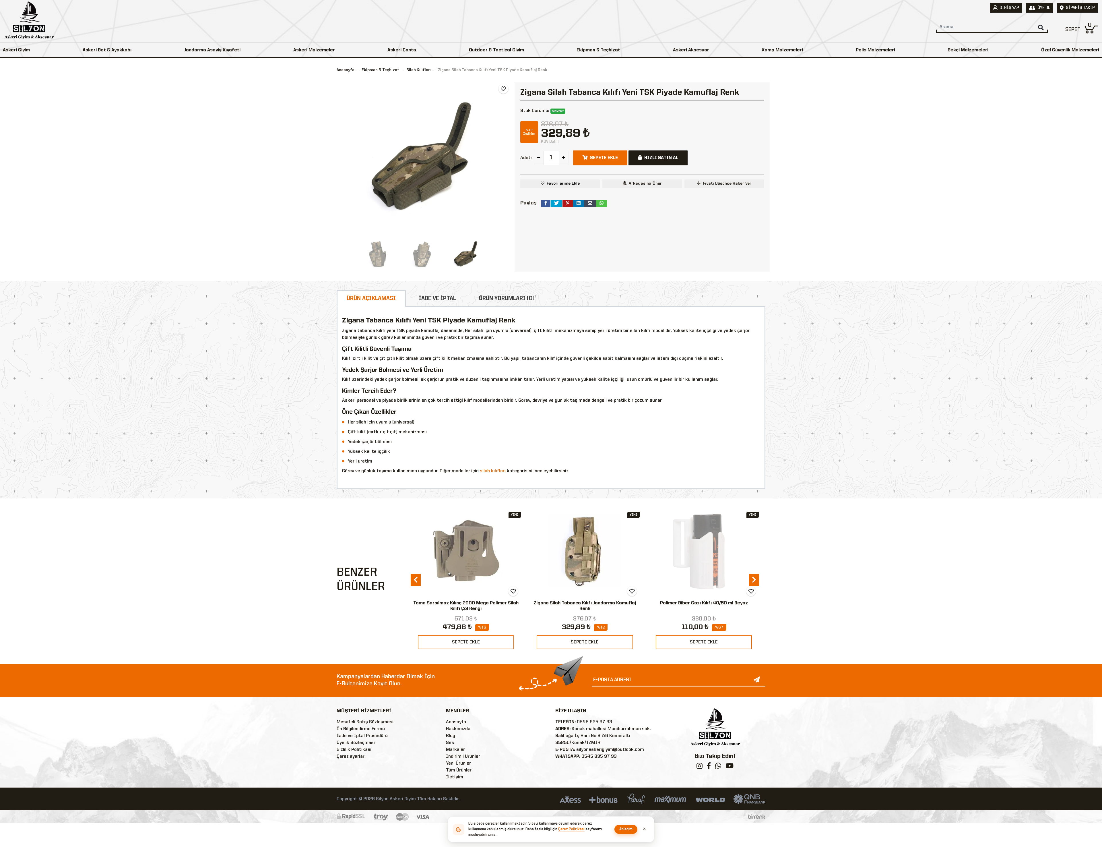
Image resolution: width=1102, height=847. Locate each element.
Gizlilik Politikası (354, 749)
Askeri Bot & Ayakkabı (107, 50)
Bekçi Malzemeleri (968, 50)
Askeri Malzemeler (314, 50)
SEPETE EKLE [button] (604, 158)
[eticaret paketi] (756, 816)
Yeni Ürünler (458, 763)
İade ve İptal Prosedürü (362, 736)
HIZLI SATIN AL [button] (661, 158)
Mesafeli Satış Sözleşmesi (365, 722)
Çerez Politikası (571, 829)
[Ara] (1041, 27)
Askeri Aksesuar (691, 50)
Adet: (526, 158)
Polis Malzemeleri (875, 50)
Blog (450, 736)
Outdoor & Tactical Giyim (496, 50)
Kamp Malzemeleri (782, 50)
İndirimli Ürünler (463, 756)
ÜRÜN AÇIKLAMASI (371, 298)
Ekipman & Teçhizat (598, 50)
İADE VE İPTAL (437, 298)
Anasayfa (345, 70)
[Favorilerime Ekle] (503, 89)
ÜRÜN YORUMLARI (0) (507, 298)
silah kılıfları (493, 471)
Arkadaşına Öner (645, 183)
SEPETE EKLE (466, 642)
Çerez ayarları (351, 756)
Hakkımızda (458, 729)
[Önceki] (342, 157)
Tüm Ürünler (459, 770)
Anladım (626, 829)
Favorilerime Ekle (563, 183)
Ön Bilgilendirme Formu (361, 729)
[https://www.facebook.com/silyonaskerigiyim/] (709, 767)
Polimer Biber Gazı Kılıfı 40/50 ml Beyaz (704, 603)
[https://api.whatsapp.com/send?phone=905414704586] (718, 767)
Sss (450, 742)
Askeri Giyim (16, 50)
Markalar (455, 749)
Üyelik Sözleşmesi (356, 742)
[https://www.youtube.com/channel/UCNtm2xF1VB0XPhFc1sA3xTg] (730, 767)
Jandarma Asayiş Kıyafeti (212, 50)
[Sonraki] (505, 157)
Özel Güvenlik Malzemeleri (1070, 50)
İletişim (454, 777)
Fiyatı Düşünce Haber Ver (727, 183)
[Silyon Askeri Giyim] (29, 21)
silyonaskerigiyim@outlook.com (610, 749)
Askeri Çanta (401, 50)
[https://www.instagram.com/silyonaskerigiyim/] (699, 767)
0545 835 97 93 (594, 722)
